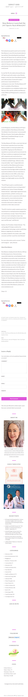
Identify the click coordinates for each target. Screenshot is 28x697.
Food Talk (7, 569)
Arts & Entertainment (10, 556)
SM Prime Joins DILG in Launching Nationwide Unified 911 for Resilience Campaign (14, 538)
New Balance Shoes (18, 318)
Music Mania (8, 583)
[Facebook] (9, 39)
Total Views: (7, 675)
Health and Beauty (9, 574)
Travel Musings (8, 594)
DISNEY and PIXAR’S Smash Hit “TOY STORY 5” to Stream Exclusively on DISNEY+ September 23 (14, 527)
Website (3, 390)
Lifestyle (10, 318)
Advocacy (7, 554)
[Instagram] (7, 39)
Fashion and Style (14, 19)
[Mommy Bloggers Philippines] (14, 656)
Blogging (7, 558)
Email (3, 383)
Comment (4, 361)
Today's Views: (7, 669)
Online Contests (9, 585)
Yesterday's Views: (8, 671)
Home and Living (9, 576)
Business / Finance (9, 560)
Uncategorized (8, 596)
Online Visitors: (7, 668)
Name (3, 376)
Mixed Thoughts (9, 580)
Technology (7, 592)
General (7, 572)
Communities (8, 563)
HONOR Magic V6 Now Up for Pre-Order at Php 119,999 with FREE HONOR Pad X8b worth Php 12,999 (13, 533)
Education (7, 565)
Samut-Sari (14, 5)
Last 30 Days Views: (8, 673)
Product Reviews (9, 587)
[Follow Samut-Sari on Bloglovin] (14, 638)
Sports (6, 589)
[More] (12, 39)
